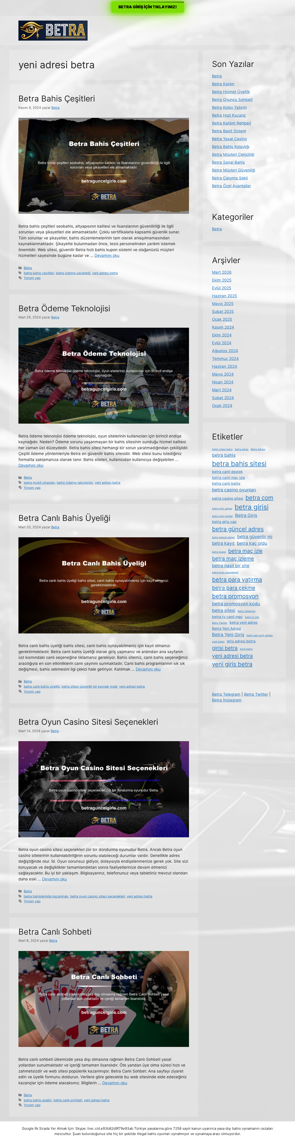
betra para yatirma (237, 579)
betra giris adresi (222, 508)
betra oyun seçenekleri (225, 572)
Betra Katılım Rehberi (231, 123)
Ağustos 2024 (225, 350)
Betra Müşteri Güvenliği (233, 170)
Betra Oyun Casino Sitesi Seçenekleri (88, 722)
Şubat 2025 (223, 311)
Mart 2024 (222, 390)
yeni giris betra (232, 664)
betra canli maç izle (228, 477)
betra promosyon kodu (236, 603)
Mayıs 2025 (222, 303)
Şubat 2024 (223, 397)
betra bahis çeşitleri (39, 273)
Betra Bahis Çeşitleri (56, 98)
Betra (28, 268)
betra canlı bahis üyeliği (42, 686)
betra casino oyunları (234, 490)
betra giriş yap (224, 522)
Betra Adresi (258, 449)
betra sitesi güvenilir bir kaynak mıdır (89, 686)
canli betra (218, 641)
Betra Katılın (223, 84)
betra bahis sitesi (239, 464)
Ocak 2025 (222, 319)
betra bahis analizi (38, 1100)
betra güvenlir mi (254, 536)
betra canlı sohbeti (67, 1100)
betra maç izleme (233, 558)
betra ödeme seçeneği (73, 273)
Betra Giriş (246, 515)
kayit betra (246, 649)
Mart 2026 (222, 272)
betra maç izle (245, 551)
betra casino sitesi (227, 498)
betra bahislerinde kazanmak (46, 896)
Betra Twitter (219, 622)
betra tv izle (252, 617)
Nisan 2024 (222, 382)
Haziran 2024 (224, 366)
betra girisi (251, 507)
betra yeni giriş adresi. (260, 635)
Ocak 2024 (222, 405)
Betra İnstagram (227, 700)
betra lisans (219, 551)
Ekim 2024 (222, 335)
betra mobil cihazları (39, 482)
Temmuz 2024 (225, 358)
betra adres (241, 449)
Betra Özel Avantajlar (231, 186)
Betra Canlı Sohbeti (54, 931)
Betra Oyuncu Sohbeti (232, 99)
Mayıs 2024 (223, 374)
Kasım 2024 (223, 327)
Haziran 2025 (224, 296)
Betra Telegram (246, 611)
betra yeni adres (243, 622)
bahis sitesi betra (222, 449)
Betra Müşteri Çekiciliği (233, 154)
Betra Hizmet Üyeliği (231, 91)
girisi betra (225, 648)
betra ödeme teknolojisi (75, 482)
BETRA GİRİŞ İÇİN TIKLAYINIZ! (147, 7)
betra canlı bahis (226, 483)
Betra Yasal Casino (229, 139)
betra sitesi (223, 610)
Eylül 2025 (221, 288)
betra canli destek (227, 471)
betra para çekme (233, 588)
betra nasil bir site (230, 565)
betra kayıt (223, 543)
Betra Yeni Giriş (228, 634)
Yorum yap (32, 278)
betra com (259, 497)
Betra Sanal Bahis (228, 162)
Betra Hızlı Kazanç (229, 115)
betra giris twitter (222, 516)
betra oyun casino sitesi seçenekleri (97, 896)
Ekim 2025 (221, 280)
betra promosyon (235, 596)
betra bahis (224, 455)
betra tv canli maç (227, 617)
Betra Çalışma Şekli (230, 178)
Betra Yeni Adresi (226, 628)
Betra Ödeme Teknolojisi (64, 308)
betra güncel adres (238, 528)
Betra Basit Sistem (229, 131)
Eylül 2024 (221, 343)
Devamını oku (106, 255)
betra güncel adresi (223, 537)
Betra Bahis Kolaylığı (230, 146)
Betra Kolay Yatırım (229, 107)
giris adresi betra (241, 641)
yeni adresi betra (105, 273)
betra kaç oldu (252, 543)
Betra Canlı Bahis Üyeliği (64, 518)
